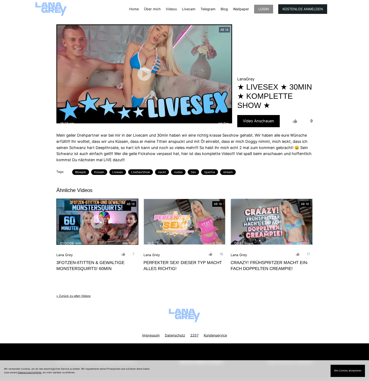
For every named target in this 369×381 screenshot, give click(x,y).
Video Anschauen (258, 121)
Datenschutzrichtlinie (29, 372)
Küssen (99, 172)
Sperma (209, 172)
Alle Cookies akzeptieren (347, 370)
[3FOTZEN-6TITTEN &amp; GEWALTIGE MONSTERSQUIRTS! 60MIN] (97, 222)
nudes (178, 172)
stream (228, 172)
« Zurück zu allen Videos (73, 296)
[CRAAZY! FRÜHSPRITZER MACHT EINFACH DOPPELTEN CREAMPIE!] (272, 222)
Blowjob (80, 172)
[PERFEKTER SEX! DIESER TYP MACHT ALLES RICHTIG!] (185, 222)
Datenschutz (175, 335)
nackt (162, 172)
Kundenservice (215, 335)
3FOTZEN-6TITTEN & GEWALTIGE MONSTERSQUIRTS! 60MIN (90, 265)
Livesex (117, 172)
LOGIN (263, 9)
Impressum (151, 335)
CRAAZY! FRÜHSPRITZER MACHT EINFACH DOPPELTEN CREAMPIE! (269, 265)
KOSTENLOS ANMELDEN (303, 9)
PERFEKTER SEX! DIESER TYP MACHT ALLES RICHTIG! (183, 265)
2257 (194, 335)
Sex (193, 172)
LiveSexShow (140, 172)
